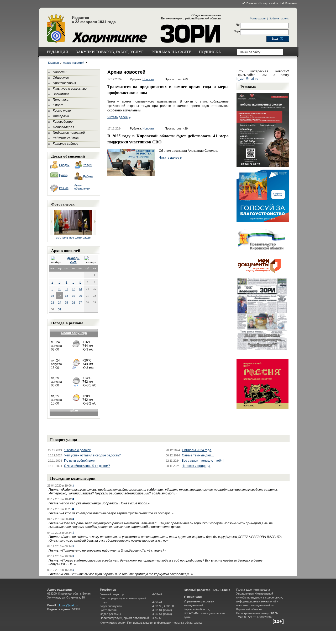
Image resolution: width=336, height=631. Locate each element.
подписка (210, 51)
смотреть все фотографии (73, 237)
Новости (59, 72)
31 (59, 309)
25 (66, 302)
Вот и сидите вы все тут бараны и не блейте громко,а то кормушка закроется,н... (126, 574)
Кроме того (62, 110)
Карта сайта (271, 3)
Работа (88, 176)
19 (73, 295)
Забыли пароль (279, 18)
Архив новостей (73, 62)
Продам (64, 164)
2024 (73, 261)
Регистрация (258, 18)
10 (59, 288)
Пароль (239, 31)
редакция (57, 51)
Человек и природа (196, 466)
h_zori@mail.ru (247, 78)
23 (52, 302)
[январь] (90, 260)
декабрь (73, 258)
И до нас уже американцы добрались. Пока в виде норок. (105, 503)
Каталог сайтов (65, 143)
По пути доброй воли (80, 460)
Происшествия (64, 83)
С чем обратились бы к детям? (87, 466)
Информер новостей (69, 132)
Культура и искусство (70, 88)
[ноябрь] (56, 260)
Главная (251, 3)
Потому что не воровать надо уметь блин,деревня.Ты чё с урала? (113, 550)
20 (80, 295)
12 (73, 288)
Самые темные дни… (198, 455)
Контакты (291, 3)
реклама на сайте (171, 51)
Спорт (58, 105)
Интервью (61, 116)
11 (66, 288)
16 (52, 295)
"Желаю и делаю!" (77, 450)
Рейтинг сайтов (65, 138)
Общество (61, 77)
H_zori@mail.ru (67, 605)
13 (80, 288)
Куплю (63, 175)
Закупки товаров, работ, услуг (110, 51)
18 (66, 295)
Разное (64, 188)
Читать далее (117, 117)
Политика (61, 99)
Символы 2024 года (196, 450)
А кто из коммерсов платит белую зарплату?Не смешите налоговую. (117, 513)
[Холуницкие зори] (56, 43)
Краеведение (63, 121)
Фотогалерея (63, 127)
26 (73, 302)
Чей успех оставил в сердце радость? (92, 455)
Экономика (61, 94)
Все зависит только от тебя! (202, 460)
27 (80, 302)
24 (59, 302)
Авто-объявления (82, 187)
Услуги (87, 164)
